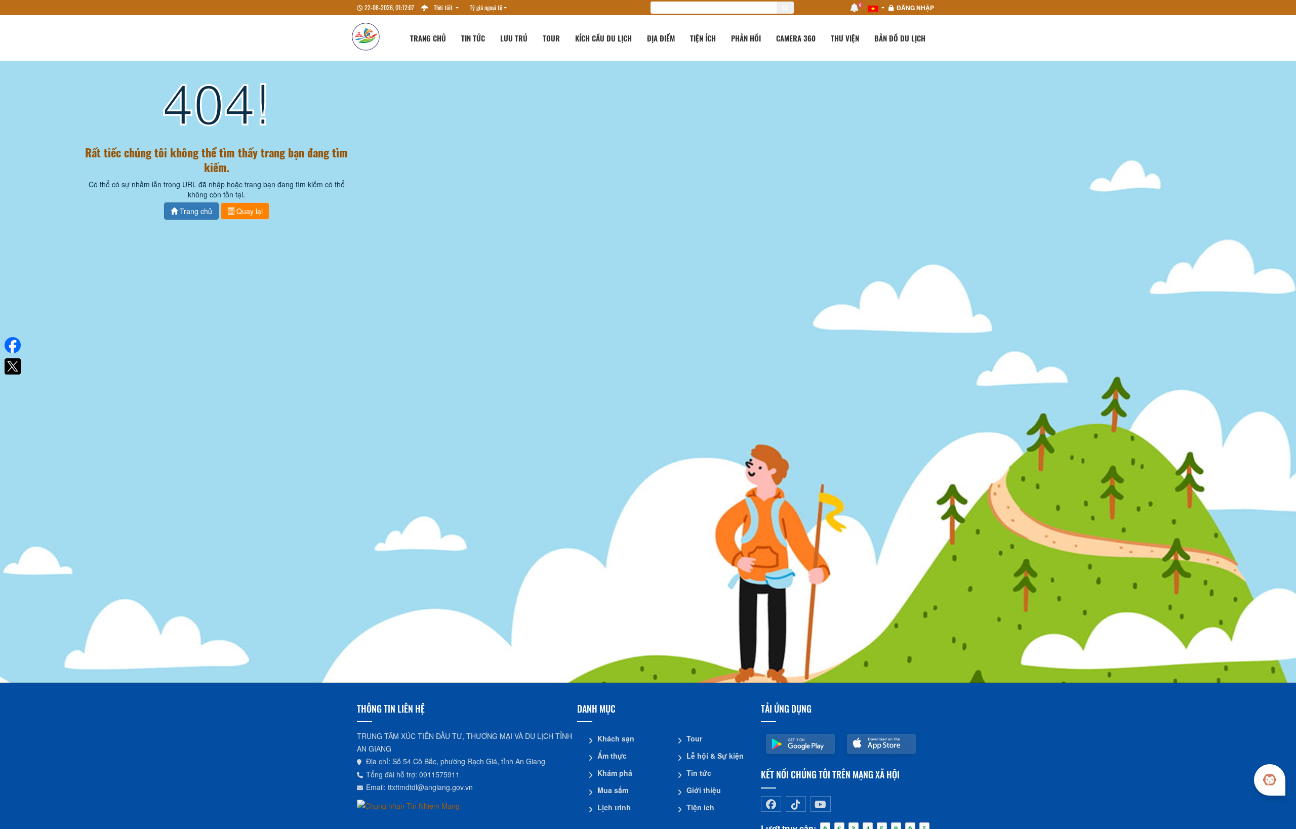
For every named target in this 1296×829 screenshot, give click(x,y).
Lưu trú (514, 38)
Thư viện (845, 38)
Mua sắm (612, 790)
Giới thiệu (703, 790)
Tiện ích (703, 38)
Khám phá (614, 773)
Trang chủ (428, 38)
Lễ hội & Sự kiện (715, 756)
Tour (551, 38)
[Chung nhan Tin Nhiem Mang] (408, 805)
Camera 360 (796, 38)
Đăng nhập (915, 7)
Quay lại (248, 211)
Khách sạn (615, 738)
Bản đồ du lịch (899, 38)
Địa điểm (661, 38)
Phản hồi (746, 38)
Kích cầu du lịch (603, 38)
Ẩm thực (612, 756)
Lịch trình (614, 807)
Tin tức (473, 38)
